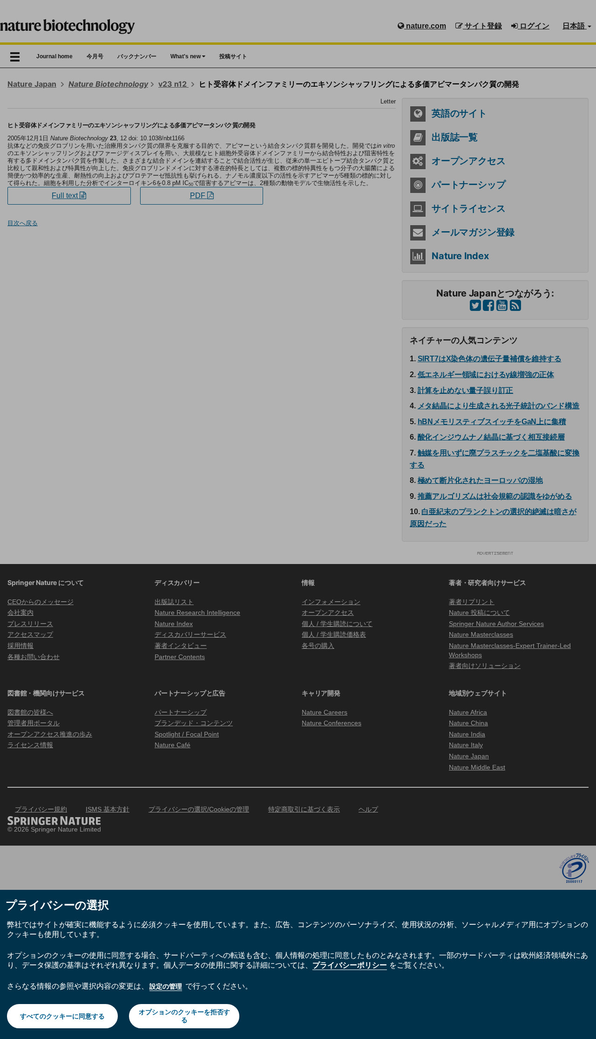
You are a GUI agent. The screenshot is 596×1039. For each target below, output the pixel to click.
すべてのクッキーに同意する (62, 1016)
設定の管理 (165, 986)
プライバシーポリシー (349, 965)
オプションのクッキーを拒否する (184, 1016)
